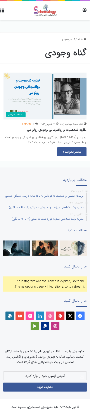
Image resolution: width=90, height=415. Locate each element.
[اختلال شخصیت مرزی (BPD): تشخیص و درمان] (73, 248)
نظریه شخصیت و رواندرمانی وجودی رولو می (57, 129)
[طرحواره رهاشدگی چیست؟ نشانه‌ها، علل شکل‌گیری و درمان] (16, 248)
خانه (81, 39)
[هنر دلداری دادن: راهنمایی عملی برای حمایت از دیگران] (45, 248)
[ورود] (84, 12)
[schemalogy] (45, 10)
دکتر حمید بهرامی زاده (71, 124)
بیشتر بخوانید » (72, 151)
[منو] (2, 12)
